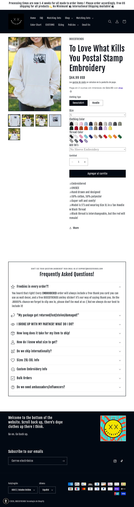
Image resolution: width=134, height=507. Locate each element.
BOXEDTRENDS (20, 501)
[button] (68, 18)
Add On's (74, 145)
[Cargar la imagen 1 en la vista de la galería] (14, 120)
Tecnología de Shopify (35, 501)
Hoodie (96, 102)
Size (71, 110)
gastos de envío (79, 82)
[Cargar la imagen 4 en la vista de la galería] (55, 120)
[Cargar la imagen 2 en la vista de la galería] (28, 120)
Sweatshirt (78, 102)
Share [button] (76, 227)
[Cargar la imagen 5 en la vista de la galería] (14, 134)
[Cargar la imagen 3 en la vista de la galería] (41, 120)
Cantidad (73, 155)
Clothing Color (77, 119)
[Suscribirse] (63, 461)
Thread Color (76, 132)
